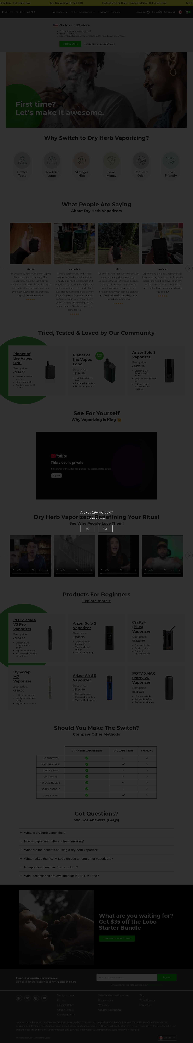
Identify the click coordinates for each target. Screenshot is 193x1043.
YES (105, 528)
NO (88, 528)
